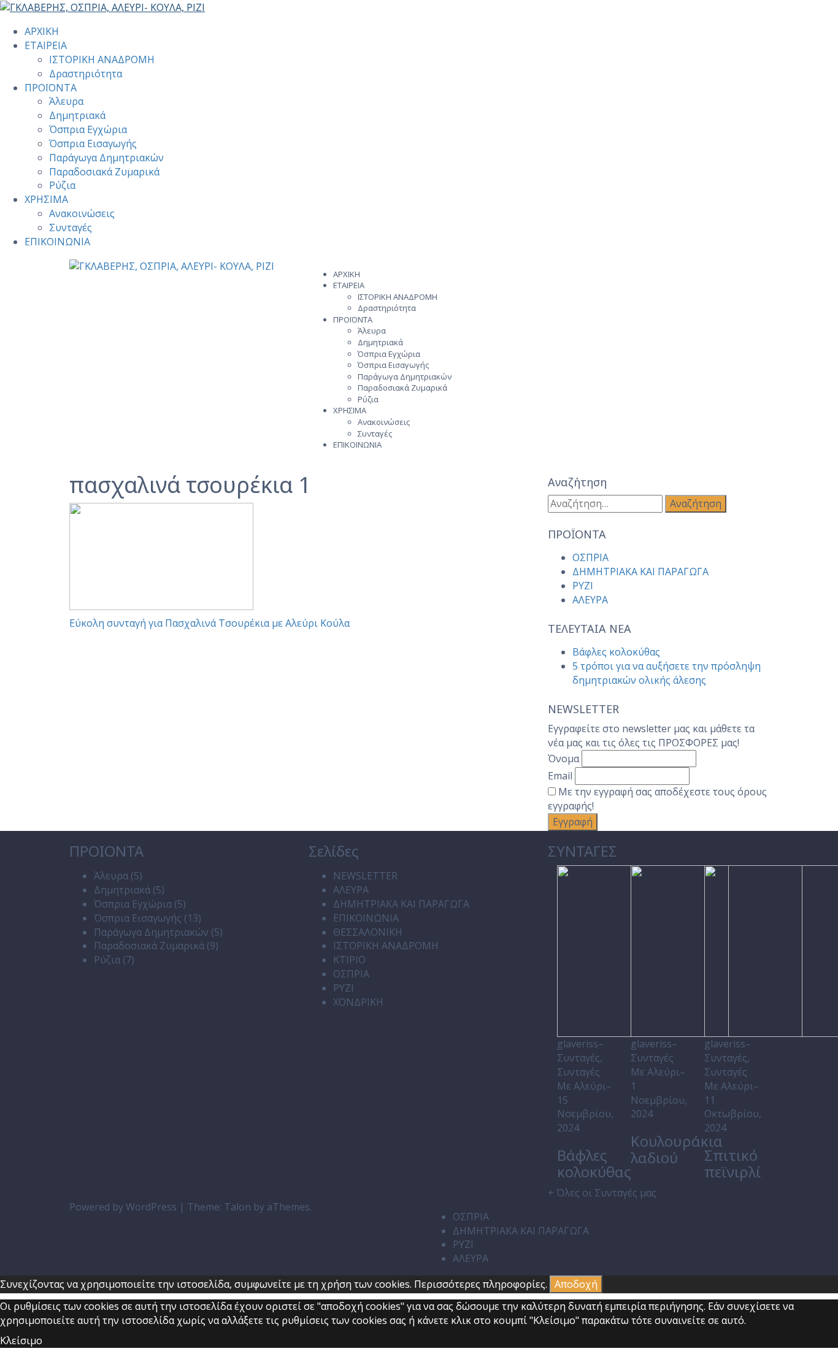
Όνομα (563, 758)
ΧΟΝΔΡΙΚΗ (358, 1002)
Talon (237, 1207)
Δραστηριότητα (85, 73)
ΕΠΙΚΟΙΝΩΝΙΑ (57, 241)
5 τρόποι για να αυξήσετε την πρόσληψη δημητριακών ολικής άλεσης (666, 673)
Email (560, 775)
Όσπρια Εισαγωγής (93, 143)
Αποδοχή (576, 1284)
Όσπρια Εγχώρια (88, 129)
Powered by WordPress (123, 1207)
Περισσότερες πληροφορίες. (480, 1284)
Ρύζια (62, 185)
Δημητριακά (77, 115)
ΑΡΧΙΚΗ (42, 31)
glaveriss (577, 1043)
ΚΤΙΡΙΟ (349, 959)
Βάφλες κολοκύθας (616, 652)
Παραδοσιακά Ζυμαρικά (104, 171)
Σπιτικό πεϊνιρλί (732, 1163)
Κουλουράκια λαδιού (677, 1149)
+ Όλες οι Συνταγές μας (602, 1192)
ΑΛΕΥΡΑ (590, 599)
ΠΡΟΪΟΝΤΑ (51, 87)
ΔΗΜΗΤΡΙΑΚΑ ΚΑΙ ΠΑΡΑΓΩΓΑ (640, 571)
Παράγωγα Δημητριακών (106, 157)
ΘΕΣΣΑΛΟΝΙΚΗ (367, 932)
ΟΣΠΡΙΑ (590, 557)
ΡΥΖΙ (582, 585)
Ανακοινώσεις (82, 213)
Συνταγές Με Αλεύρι (581, 1079)
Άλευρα (66, 101)
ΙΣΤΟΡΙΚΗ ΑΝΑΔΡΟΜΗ (102, 59)
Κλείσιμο (21, 1340)
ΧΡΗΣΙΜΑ (46, 199)
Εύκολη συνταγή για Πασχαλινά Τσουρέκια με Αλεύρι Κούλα (209, 623)
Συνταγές (70, 227)
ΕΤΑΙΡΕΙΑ (46, 45)
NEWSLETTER (365, 875)
